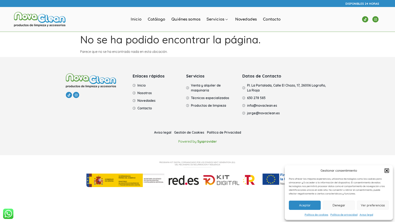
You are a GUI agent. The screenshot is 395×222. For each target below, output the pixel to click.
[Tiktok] (365, 19)
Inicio (136, 19)
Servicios (215, 19)
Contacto (272, 19)
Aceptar (305, 205)
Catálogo (156, 19)
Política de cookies (316, 214)
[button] (387, 171)
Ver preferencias (373, 205)
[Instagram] (375, 19)
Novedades (246, 19)
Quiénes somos (185, 19)
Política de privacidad (344, 214)
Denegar (339, 205)
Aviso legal (366, 214)
